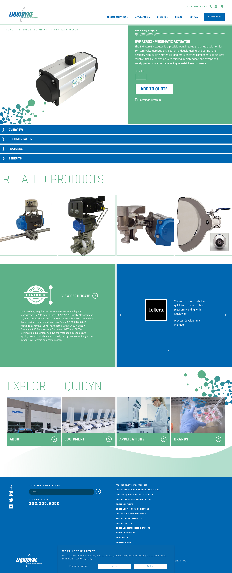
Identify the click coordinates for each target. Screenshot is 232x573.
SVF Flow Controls (146, 31)
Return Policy (123, 537)
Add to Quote (154, 89)
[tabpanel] (63, 80)
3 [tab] (176, 350)
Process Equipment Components (131, 485)
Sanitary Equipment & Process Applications (137, 489)
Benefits (15, 158)
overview (16, 129)
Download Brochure (150, 100)
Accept (115, 566)
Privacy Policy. (86, 558)
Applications (132, 439)
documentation (20, 139)
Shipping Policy (123, 542)
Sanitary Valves (124, 523)
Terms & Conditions (125, 532)
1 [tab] (168, 350)
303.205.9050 (197, 6)
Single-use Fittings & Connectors (132, 508)
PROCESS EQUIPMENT (33, 30)
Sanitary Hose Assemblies (129, 518)
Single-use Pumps (124, 504)
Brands (181, 439)
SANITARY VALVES (66, 30)
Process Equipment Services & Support (135, 494)
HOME (9, 30)
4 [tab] (180, 350)
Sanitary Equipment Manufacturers (133, 499)
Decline (150, 566)
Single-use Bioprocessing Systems (133, 528)
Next (226, 315)
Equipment (75, 439)
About (15, 439)
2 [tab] (172, 350)
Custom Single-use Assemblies (131, 513)
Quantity (140, 71)
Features (16, 149)
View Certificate (75, 296)
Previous (120, 315)
